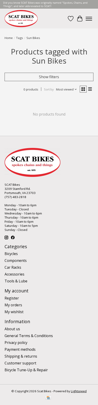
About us (12, 328)
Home (9, 38)
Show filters (49, 76)
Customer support (20, 363)
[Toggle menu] (88, 18)
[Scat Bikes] (21, 18)
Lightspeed (79, 391)
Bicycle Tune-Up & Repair (26, 369)
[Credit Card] (48, 398)
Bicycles (11, 253)
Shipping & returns (21, 356)
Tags (19, 38)
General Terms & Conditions (29, 335)
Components (16, 260)
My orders (13, 304)
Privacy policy (16, 342)
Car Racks (13, 267)
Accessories (14, 274)
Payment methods (20, 349)
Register (12, 298)
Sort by (49, 89)
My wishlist (14, 311)
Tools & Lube (16, 281)
